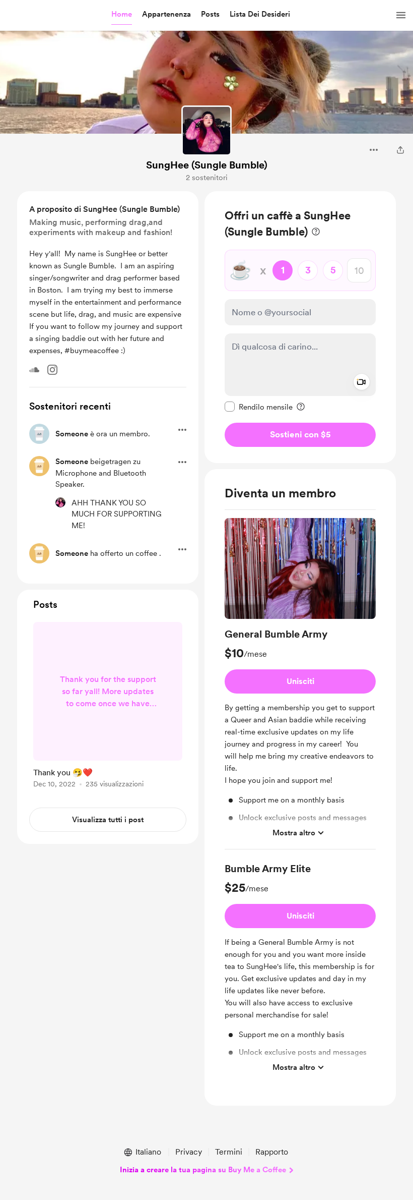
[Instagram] (52, 370)
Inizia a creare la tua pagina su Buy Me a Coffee (203, 1169)
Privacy (188, 1152)
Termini (228, 1152)
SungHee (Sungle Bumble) (206, 165)
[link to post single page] (107, 706)
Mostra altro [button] (293, 832)
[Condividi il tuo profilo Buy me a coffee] (400, 150)
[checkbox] (259, 406)
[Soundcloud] (34, 370)
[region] (300, 327)
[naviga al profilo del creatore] (206, 130)
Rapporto (271, 1152)
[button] (121, 15)
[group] (300, 683)
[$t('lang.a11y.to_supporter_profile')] (60, 502)
